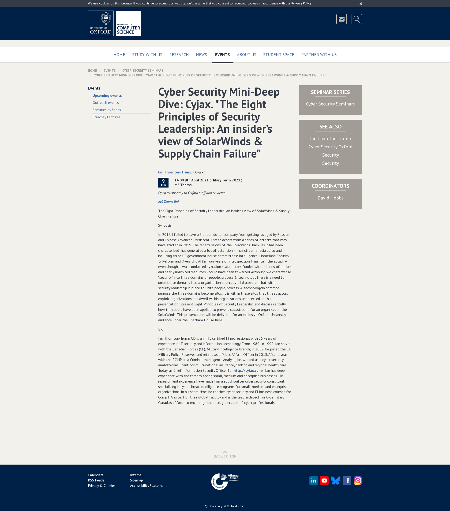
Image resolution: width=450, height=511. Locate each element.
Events (224, 54)
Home (119, 54)
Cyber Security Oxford (330, 147)
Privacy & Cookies (102, 485)
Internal (136, 475)
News (201, 54)
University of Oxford (223, 506)
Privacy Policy (301, 3)
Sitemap (136, 480)
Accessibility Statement (148, 485)
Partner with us (319, 54)
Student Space (278, 54)
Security (330, 155)
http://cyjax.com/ (248, 370)
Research (179, 54)
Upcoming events (107, 95)
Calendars (95, 475)
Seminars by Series (107, 109)
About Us (246, 54)
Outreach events (106, 102)
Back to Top (225, 456)
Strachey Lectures (106, 117)
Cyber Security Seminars (330, 104)
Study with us (147, 54)
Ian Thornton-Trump (175, 172)
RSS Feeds (96, 480)
